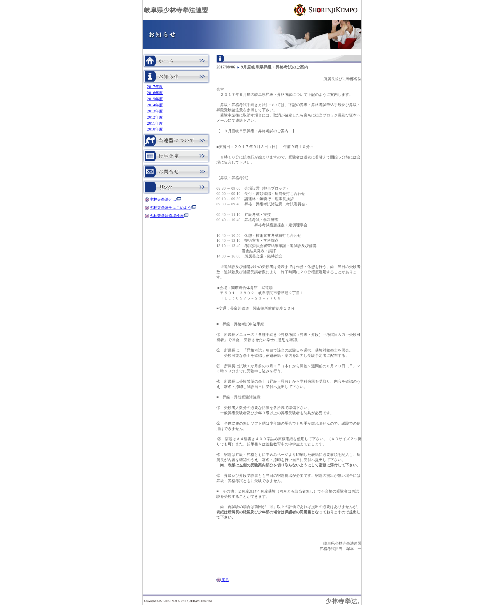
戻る (225, 580)
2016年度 (155, 93)
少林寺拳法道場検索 (167, 216)
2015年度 (155, 99)
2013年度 (155, 111)
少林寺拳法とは (163, 199)
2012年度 (155, 117)
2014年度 (155, 105)
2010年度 (155, 129)
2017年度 (155, 87)
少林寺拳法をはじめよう (170, 208)
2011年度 (155, 123)
